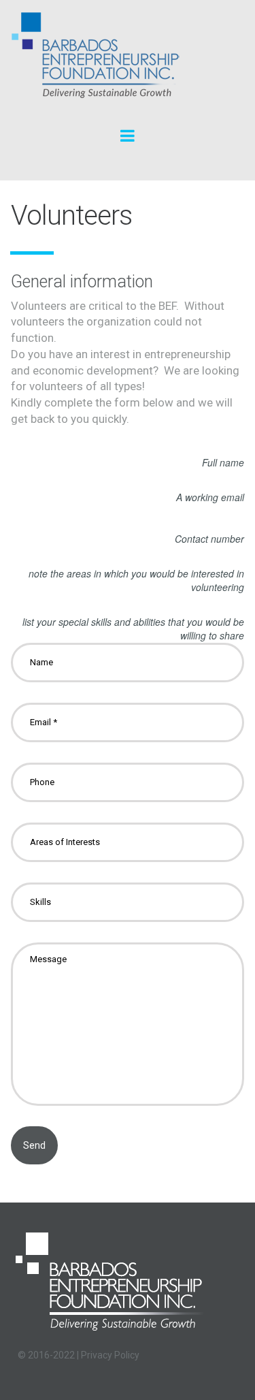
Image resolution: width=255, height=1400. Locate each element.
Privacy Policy (110, 1355)
